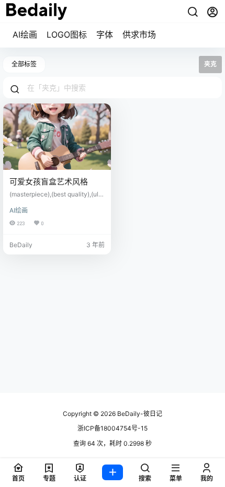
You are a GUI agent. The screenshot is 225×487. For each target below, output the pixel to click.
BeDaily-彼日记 (139, 414)
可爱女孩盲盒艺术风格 (48, 182)
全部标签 (24, 64)
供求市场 (139, 34)
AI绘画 (25, 34)
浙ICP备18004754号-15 (112, 428)
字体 (104, 34)
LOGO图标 (67, 34)
